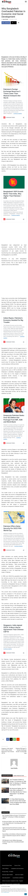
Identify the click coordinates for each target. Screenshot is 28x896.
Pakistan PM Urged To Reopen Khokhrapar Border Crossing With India (21, 751)
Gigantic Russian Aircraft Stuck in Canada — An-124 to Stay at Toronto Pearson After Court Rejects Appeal (14, 829)
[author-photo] (14, 766)
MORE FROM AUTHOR (19, 775)
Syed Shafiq (5, 19)
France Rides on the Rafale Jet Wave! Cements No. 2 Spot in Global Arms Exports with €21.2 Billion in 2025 (14, 835)
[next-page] (5, 808)
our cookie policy (5, 892)
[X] (11, 739)
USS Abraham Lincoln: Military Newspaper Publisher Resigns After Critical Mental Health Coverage (13, 842)
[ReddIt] (18, 739)
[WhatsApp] (14, 739)
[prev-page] (2, 808)
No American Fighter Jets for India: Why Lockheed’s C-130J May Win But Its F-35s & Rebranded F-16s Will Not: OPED (18, 792)
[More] (18, 22)
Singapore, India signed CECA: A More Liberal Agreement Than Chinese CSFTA (7, 751)
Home (2, 5)
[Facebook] (7, 739)
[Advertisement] (14, 40)
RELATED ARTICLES (7, 775)
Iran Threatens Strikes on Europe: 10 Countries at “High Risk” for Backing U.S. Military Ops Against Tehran (13, 817)
